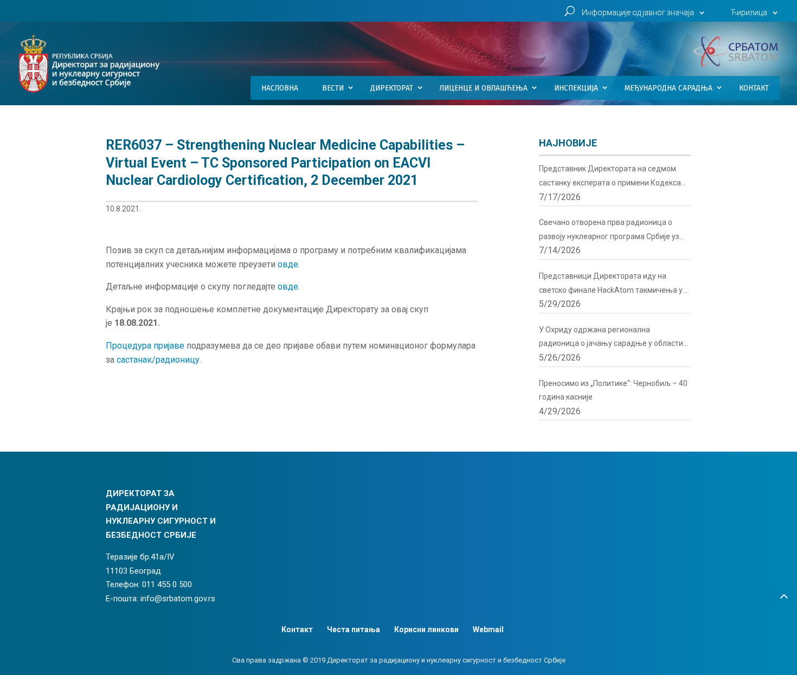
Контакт (754, 88)
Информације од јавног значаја (638, 13)
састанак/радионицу (158, 360)
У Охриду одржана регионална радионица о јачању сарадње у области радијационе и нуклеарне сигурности (611, 338)
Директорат (391, 88)
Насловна (279, 88)
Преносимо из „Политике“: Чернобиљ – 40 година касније (613, 390)
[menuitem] (756, 15)
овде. (289, 264)
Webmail (488, 629)
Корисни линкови (426, 629)
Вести (333, 88)
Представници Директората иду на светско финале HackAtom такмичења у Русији (611, 284)
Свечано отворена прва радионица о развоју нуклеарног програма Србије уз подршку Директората (609, 230)
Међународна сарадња (668, 88)
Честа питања (353, 629)
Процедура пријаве (145, 345)
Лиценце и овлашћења (484, 88)
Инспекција (576, 88)
